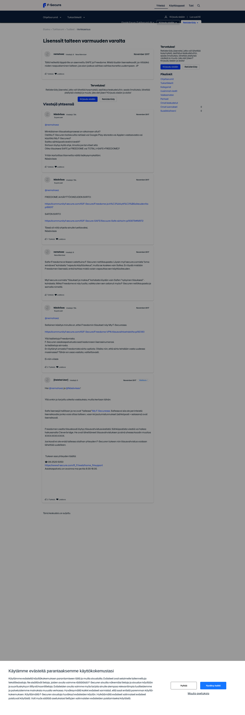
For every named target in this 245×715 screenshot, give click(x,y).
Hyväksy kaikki (213, 685)
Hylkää (183, 685)
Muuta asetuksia (198, 693)
